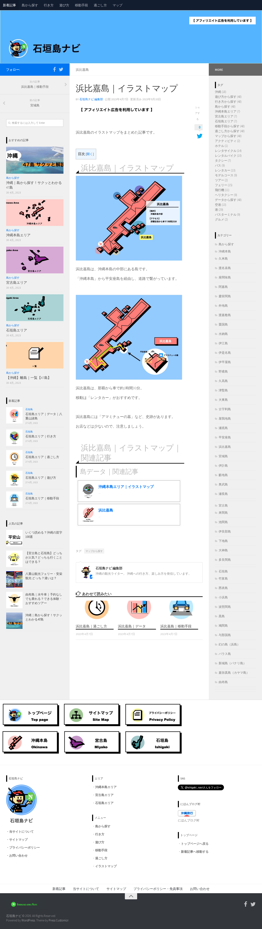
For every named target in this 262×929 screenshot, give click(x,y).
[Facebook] (54, 69)
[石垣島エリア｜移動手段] (14, 499)
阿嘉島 (223, 287)
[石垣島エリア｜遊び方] (14, 479)
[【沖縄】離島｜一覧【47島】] (34, 355)
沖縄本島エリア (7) (227, 111)
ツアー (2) (221, 180)
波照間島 (225, 607)
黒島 (222, 616)
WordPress (28, 920)
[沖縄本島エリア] (34, 212)
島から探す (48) (225, 106)
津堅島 (223, 390)
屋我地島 (225, 418)
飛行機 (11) (222, 190)
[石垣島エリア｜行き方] (14, 437)
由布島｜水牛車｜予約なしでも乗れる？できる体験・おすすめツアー (43, 598)
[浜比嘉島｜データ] (139, 610)
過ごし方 (100, 5)
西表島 (223, 588)
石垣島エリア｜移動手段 (42, 498)
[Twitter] (61, 69)
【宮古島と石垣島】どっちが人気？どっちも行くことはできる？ (43, 557)
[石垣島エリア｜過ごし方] (14, 458)
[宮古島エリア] (34, 260)
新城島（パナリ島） (232, 663)
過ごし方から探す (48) (230, 131)
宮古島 (223, 505)
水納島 (223, 334)
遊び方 (64, 5)
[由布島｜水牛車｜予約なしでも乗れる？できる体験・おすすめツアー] (14, 600)
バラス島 (225, 654)
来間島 (223, 513)
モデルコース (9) (226, 175)
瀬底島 (223, 428)
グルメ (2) (221, 219)
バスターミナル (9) (227, 214)
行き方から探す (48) (228, 102)
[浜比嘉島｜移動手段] (181, 610)
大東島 (223, 400)
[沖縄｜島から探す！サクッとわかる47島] (34, 160)
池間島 (223, 522)
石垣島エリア (16, 330)
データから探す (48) (228, 200)
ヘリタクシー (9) (226, 195)
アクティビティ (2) (227, 141)
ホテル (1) (221, 146)
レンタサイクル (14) (228, 151)
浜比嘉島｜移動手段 (176, 626)
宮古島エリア (16, 282)
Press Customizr (58, 920)
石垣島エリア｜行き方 (40, 436)
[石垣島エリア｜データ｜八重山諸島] (14, 415)
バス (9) (220, 165)
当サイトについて (21, 831)
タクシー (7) (223, 160)
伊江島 (223, 343)
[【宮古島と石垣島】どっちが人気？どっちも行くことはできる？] (14, 559)
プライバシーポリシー (24, 847)
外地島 (223, 305)
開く (90, 154)
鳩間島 (223, 625)
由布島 (223, 682)
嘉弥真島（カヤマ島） (234, 673)
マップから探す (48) (228, 136)
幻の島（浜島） (229, 644)
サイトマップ (18, 839)
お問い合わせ (18, 855)
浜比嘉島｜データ (132, 626)
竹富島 (223, 578)
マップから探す (94, 551)
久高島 (223, 381)
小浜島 (223, 597)
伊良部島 (225, 531)
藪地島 (223, 475)
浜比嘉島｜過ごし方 (91, 626)
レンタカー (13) (225, 170)
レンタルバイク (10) (228, 156)
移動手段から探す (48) (230, 126)
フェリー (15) (223, 185)
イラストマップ (106, 866)
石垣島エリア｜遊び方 (40, 478)
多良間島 (225, 560)
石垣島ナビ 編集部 (91, 99)
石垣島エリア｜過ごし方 (42, 457)
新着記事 (9, 5)
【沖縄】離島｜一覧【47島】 (28, 377)
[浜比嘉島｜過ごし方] (97, 610)
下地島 (223, 541)
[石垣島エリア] (34, 307)
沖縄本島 (225, 251)
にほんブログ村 (188, 820)
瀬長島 (223, 494)
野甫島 (223, 371)
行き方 (49, 5)
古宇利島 (225, 409)
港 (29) (219, 210)
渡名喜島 (225, 268)
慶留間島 (225, 296)
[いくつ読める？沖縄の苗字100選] (14, 538)
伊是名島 (225, 353)
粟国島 (223, 324)
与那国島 (225, 635)
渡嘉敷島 (225, 315)
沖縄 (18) (220, 92)
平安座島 (225, 437)
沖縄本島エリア (18, 235)
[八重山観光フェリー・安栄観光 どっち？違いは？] (14, 579)
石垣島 (29, 409)
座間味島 (225, 277)
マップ (117, 5)
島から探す (30, 5)
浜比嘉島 (82, 70)
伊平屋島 (225, 362)
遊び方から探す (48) (228, 97)
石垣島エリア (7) (226, 121)
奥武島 (223, 484)
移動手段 (81, 5)
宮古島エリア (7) (226, 116)
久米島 (223, 258)
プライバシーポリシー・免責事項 (158, 889)
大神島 (223, 550)
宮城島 (223, 456)
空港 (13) (220, 205)
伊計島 (223, 465)
